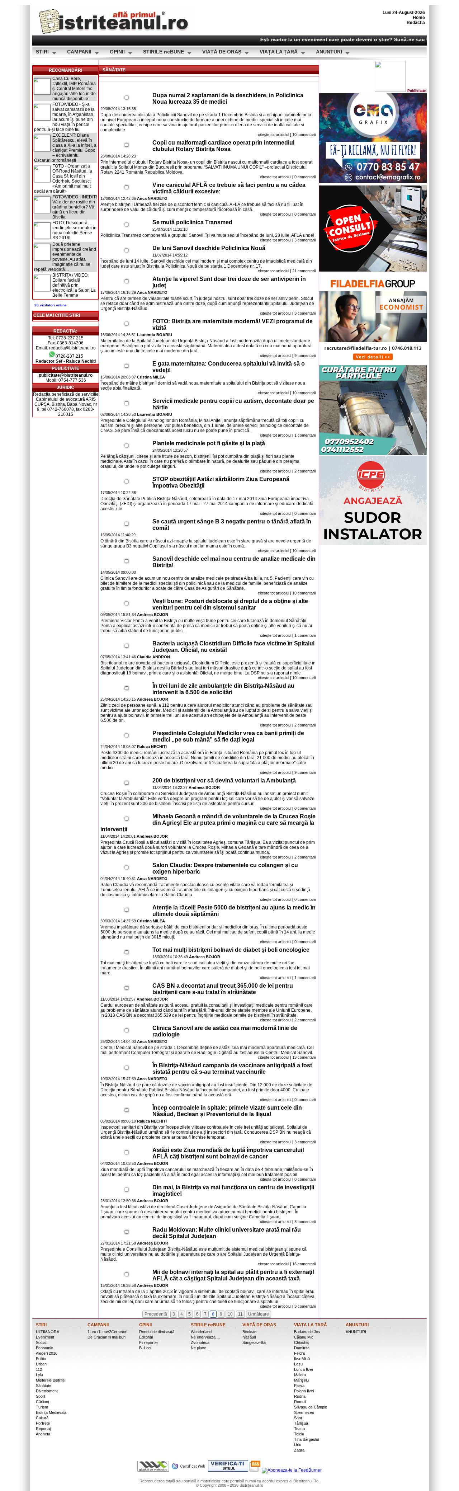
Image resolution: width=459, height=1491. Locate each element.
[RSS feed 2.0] (255, 1470)
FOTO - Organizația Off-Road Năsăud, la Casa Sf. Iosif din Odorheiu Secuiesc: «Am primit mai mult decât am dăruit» (63, 179)
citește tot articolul (273, 134)
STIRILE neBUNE (163, 52)
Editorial (146, 1337)
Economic (44, 1348)
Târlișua (301, 1423)
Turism (42, 1407)
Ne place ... (200, 1348)
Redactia (416, 22)
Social (41, 1342)
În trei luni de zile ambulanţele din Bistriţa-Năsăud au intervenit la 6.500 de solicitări (223, 689)
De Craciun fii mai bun (106, 1337)
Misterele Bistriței (50, 1380)
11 (240, 1314)
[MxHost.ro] (153, 1470)
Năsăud (249, 1337)
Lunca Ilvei (303, 1369)
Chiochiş (301, 1342)
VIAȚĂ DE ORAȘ (221, 52)
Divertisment (47, 1391)
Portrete (43, 1423)
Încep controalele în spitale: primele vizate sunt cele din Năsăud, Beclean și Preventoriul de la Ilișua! (227, 1111)
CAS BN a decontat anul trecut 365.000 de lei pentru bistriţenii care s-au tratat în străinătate (222, 989)
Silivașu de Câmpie (310, 1407)
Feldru (299, 1353)
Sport (40, 1396)
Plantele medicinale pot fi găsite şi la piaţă (208, 443)
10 (230, 1314)
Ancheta (43, 1434)
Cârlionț (42, 1402)
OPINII (117, 52)
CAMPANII (79, 52)
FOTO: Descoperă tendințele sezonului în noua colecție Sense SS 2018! (74, 230)
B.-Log (145, 1348)
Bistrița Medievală (51, 1412)
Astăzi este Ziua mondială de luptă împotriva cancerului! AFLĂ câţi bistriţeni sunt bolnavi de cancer (228, 1153)
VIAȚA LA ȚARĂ (279, 52)
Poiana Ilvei (304, 1391)
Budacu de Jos (307, 1332)
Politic (41, 1358)
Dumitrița (301, 1348)
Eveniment (45, 1337)
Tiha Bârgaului (306, 1439)
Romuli (300, 1402)
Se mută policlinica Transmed (192, 222)
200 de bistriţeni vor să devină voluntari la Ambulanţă (224, 780)
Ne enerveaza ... (205, 1337)
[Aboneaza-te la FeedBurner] (292, 1470)
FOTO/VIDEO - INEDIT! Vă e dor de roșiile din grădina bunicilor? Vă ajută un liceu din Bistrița (74, 207)
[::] (126, 97)
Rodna (300, 1396)
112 (39, 1369)
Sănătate (43, 1385)
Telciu (299, 1434)
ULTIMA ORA (47, 1332)
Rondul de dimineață (156, 1332)
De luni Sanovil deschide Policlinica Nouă (208, 248)
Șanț (298, 1418)
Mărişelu (301, 1380)
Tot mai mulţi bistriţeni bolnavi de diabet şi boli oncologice (230, 950)
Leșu (298, 1364)
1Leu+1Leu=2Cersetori (107, 1332)
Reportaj (43, 1428)
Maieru (300, 1375)
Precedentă (156, 1314)
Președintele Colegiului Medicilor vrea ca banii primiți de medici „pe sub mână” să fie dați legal (228, 736)
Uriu (297, 1445)
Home (419, 17)
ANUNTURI (329, 52)
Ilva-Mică (302, 1358)
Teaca (299, 1428)
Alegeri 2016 (46, 1353)
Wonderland (201, 1332)
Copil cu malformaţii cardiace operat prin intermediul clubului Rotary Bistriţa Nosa (223, 146)
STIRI (42, 52)
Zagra (299, 1450)
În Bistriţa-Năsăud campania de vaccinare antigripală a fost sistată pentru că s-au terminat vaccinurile (232, 1068)
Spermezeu (304, 1412)
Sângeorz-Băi (254, 1342)
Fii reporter (148, 1342)
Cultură (42, 1418)
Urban (41, 1364)
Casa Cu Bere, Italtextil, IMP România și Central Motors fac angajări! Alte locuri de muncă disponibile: (74, 88)
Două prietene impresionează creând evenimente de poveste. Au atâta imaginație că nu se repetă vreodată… (65, 257)
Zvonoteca (200, 1342)
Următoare (258, 1314)
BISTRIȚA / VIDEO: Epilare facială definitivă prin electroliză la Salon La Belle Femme (74, 285)
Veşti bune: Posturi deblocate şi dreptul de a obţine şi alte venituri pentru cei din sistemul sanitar (230, 604)
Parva (299, 1385)
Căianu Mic (303, 1337)
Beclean (249, 1332)
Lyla (39, 1375)
